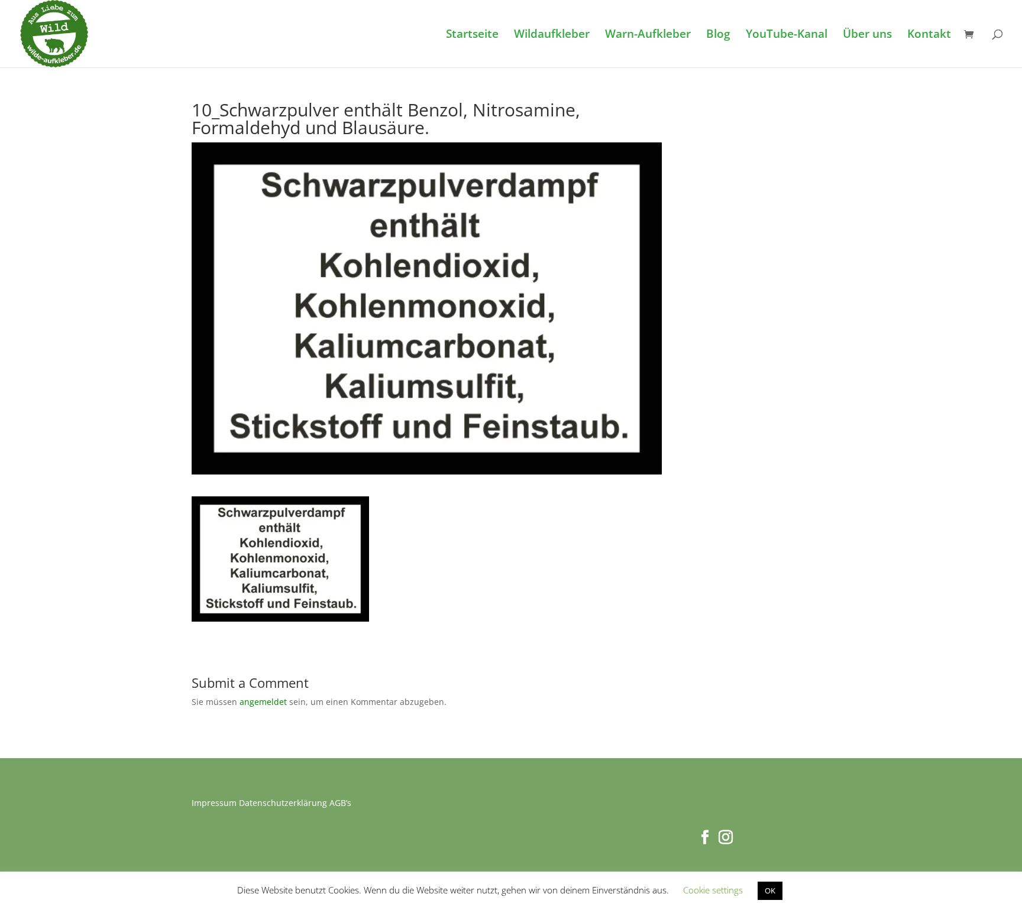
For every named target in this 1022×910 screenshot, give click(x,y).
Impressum (214, 802)
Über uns (867, 35)
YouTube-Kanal (786, 35)
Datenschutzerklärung (283, 802)
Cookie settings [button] (713, 890)
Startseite (472, 35)
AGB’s (340, 802)
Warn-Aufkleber (648, 35)
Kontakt (929, 35)
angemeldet (263, 701)
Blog (718, 35)
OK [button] (770, 890)
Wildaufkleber (552, 35)
